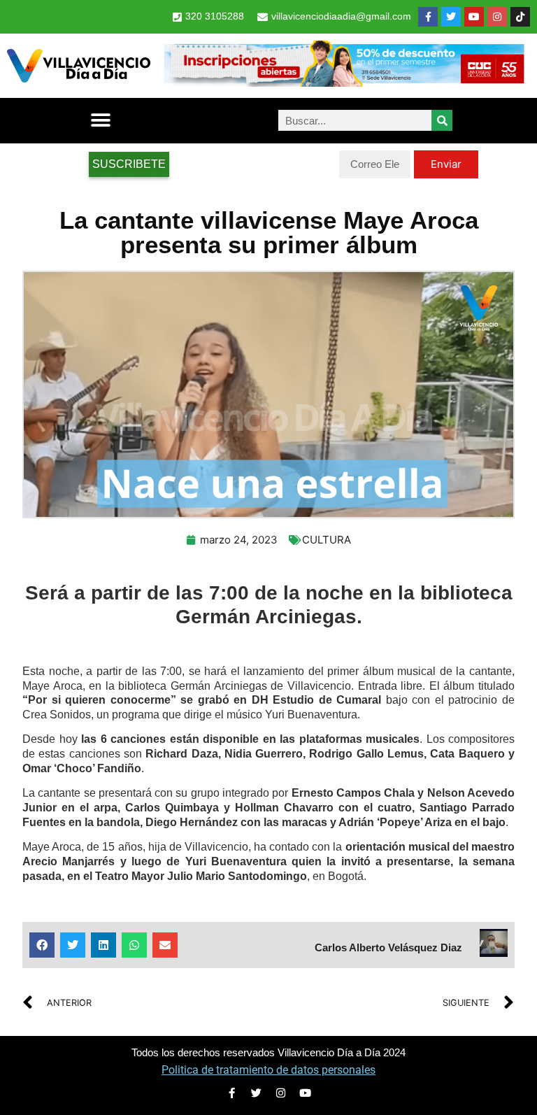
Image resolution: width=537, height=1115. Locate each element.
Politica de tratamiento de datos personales (268, 1070)
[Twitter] (451, 17)
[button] (100, 120)
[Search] (441, 120)
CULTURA (326, 539)
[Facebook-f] (428, 17)
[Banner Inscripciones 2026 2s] (343, 83)
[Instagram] (497, 17)
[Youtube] (474, 17)
